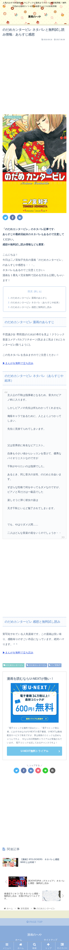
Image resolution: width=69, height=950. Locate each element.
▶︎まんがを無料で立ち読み (18, 363)
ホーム (18, 939)
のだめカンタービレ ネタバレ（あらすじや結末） (36, 302)
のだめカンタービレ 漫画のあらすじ (29, 298)
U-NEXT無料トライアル (34, 751)
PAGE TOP (36, 922)
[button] (62, 529)
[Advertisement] (34, 76)
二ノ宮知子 (56, 665)
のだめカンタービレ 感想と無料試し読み (31, 307)
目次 (30, 291)
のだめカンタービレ (14, 665)
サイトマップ (50, 939)
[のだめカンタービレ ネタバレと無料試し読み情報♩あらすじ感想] (20, 217)
